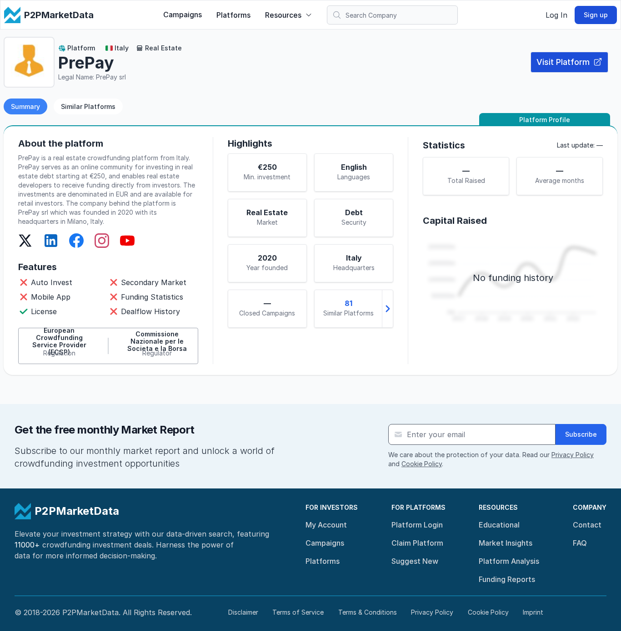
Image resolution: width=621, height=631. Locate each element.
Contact (587, 524)
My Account (326, 524)
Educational (499, 524)
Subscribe (581, 434)
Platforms (233, 15)
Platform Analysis (509, 561)
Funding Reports (507, 579)
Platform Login (417, 524)
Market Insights (505, 542)
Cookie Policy (421, 464)
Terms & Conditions (367, 612)
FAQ (580, 542)
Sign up (596, 15)
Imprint (533, 612)
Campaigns (182, 14)
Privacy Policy (572, 454)
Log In (556, 15)
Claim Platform (417, 542)
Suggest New (414, 561)
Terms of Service (298, 612)
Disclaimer (243, 612)
